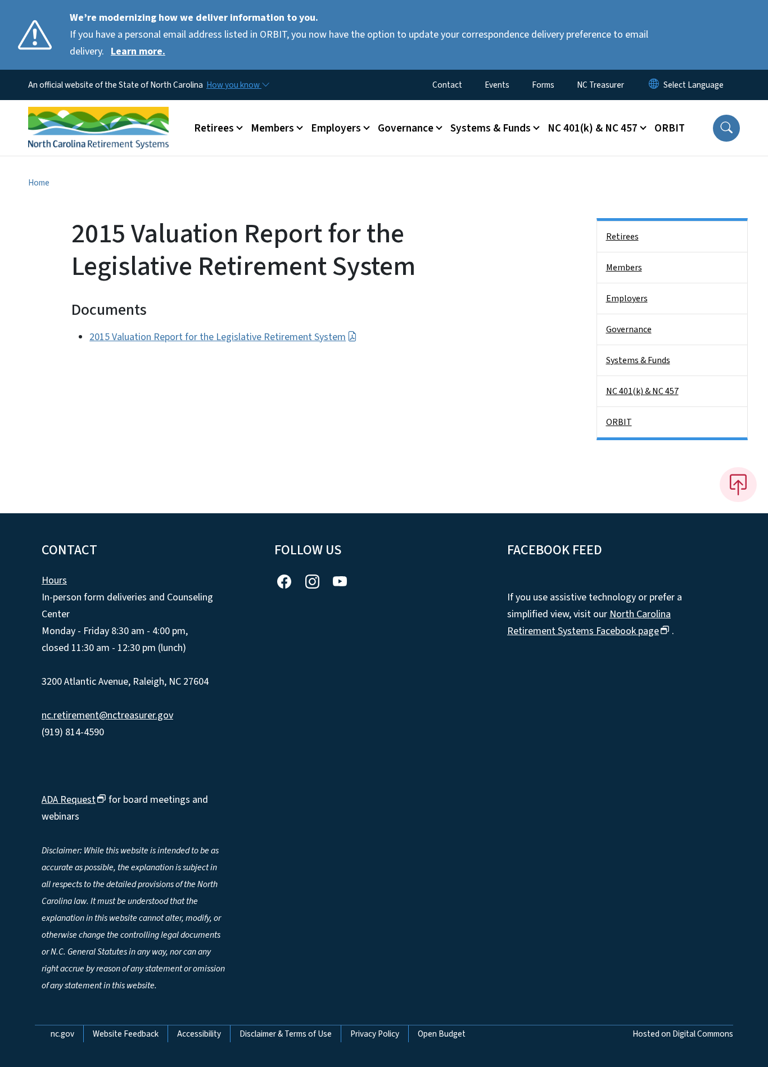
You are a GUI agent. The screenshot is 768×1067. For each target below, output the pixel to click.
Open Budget (442, 1034)
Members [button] (272, 128)
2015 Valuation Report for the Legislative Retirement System (217, 337)
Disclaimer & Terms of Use (286, 1034)
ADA (69, 800)
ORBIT (669, 128)
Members (624, 267)
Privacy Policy (374, 1034)
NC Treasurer (600, 85)
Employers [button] (336, 128)
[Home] (98, 115)
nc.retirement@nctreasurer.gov (107, 715)
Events (497, 85)
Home (38, 183)
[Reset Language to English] (654, 84)
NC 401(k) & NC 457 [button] (593, 128)
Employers (627, 298)
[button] (726, 128)
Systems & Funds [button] (490, 128)
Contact (447, 85)
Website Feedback (126, 1034)
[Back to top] (738, 484)
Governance (629, 329)
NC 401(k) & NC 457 (642, 391)
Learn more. (138, 51)
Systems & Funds (638, 360)
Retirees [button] (214, 128)
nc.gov (62, 1034)
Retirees (622, 236)
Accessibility (199, 1034)
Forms (543, 85)
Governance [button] (405, 128)
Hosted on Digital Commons (683, 1034)
